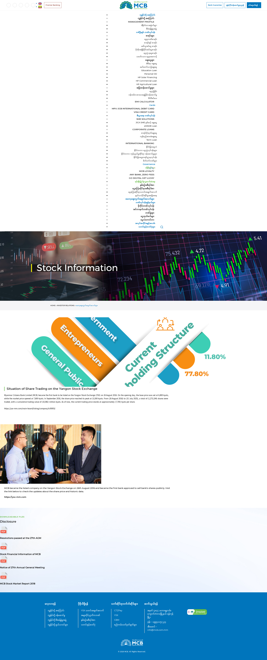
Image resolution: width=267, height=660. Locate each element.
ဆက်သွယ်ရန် (151, 603)
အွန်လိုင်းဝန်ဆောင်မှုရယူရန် (235, 5)
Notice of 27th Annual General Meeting (22, 567)
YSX (116, 615)
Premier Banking (53, 5)
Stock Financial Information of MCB (20, 554)
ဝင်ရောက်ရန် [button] (253, 5)
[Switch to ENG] (40, 3)
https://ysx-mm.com (15, 497)
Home (52, 305)
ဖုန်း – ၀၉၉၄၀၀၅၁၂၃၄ (156, 622)
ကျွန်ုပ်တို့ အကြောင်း (56, 610)
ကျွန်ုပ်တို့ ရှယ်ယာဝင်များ (58, 624)
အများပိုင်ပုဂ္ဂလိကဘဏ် (90, 615)
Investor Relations (65, 305)
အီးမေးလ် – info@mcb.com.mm (157, 628)
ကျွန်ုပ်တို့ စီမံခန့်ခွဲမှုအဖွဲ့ (57, 620)
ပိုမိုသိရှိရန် (83, 603)
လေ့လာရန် (50, 603)
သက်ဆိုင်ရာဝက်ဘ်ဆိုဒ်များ (124, 603)
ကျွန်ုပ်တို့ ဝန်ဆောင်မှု (56, 615)
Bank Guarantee (215, 5)
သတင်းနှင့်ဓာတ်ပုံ (88, 624)
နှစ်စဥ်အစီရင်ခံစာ (88, 620)
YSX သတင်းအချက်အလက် (92, 610)
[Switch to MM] (40, 6)
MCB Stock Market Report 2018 (17, 583)
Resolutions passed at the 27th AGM (20, 538)
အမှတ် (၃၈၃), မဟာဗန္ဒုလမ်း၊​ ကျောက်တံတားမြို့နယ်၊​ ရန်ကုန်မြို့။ (160, 613)
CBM (116, 620)
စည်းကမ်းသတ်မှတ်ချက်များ (125, 624)
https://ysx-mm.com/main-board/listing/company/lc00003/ (29, 408)
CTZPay (118, 610)
